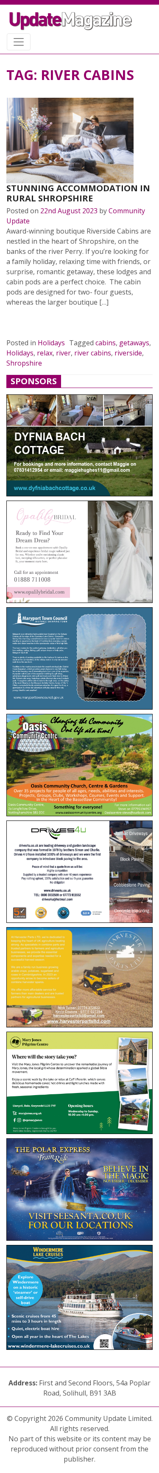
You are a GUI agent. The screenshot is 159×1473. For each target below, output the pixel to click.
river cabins (92, 353)
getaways (134, 342)
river (63, 353)
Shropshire (24, 363)
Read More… (35, 322)
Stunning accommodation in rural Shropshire (78, 193)
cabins (105, 342)
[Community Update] (70, 20)
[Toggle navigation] (19, 41)
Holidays (51, 342)
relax (45, 353)
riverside (128, 353)
